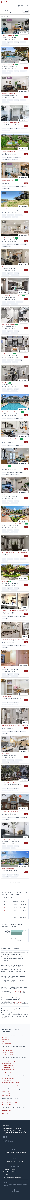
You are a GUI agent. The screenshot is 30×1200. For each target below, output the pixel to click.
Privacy (25, 1184)
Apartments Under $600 (8, 1060)
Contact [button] (25, 39)
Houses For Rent (6, 1091)
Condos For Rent (6, 1093)
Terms (10, 1184)
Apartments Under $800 (8, 1067)
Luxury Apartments (6, 1095)
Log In (27, 6)
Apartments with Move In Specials (10, 1086)
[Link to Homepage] (4, 2)
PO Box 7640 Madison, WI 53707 (8, 1141)
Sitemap (21, 1161)
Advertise (15, 1161)
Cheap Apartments (6, 1073)
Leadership (18, 1152)
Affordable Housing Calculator (11, 1174)
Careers (5, 6)
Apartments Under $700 (8, 1069)
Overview (12, 1152)
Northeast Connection (7, 1043)
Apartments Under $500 (8, 1071)
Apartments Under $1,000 (8, 1063)
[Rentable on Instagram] (7, 1137)
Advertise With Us (20, 6)
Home (2, 886)
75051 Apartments (6, 1114)
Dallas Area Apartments (9, 886)
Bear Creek (4, 1037)
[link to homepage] (15, 1125)
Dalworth (4, 1041)
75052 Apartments (6, 1110)
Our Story (6, 1152)
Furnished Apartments (7, 1080)
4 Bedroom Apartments (8, 1052)
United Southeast (6, 1039)
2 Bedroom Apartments (8, 1049)
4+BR (5, 917)
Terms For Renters (17, 1184)
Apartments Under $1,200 (8, 1062)
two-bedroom (18, 1002)
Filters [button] (26, 11)
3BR (4, 914)
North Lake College (6, 1104)
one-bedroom (18, 991)
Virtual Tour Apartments (8, 1084)
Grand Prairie (18, 886)
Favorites (12, 6)
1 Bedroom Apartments (8, 1054)
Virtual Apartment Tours (9, 1171)
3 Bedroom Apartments (8, 1050)
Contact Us (9, 1161)
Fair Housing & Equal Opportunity (12, 1177)
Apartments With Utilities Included (10, 1082)
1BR (4, 907)
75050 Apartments (6, 1112)
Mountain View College (7, 1101)
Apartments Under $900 (8, 1065)
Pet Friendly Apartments (8, 1078)
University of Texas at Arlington (10, 1102)
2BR (4, 910)
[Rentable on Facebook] (4, 1137)
